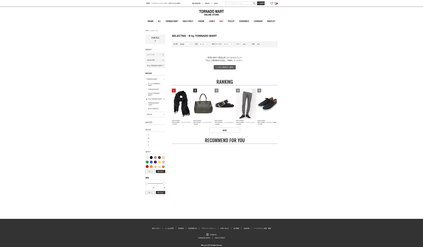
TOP (146, 30)
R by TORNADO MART (154, 65)
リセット (150, 171)
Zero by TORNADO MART (154, 94)
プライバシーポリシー (208, 228)
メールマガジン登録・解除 (262, 228)
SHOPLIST (271, 21)
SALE (221, 21)
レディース (154, 30)
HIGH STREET (220, 238)
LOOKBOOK (258, 21)
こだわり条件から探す (225, 67)
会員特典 (246, 228)
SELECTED (151, 60)
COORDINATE (244, 21)
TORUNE (149, 114)
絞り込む (160, 171)
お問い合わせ (224, 228)
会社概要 (236, 228)
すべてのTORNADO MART (154, 84)
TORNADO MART (152, 79)
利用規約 (181, 228)
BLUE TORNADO (153, 109)
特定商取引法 (192, 228)
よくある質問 (169, 228)
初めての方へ (156, 228)
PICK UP (231, 21)
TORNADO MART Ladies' (153, 104)
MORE (225, 130)
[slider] (146, 183)
